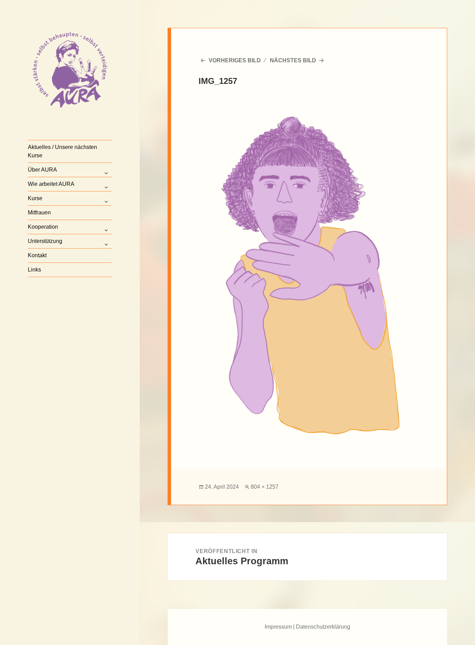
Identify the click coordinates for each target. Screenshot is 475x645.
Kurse (35, 198)
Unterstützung (45, 241)
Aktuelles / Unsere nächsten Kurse (62, 151)
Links (34, 270)
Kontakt (37, 255)
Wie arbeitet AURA (51, 184)
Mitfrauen (39, 212)
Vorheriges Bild (235, 60)
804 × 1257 (265, 487)
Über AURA (42, 170)
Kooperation (43, 227)
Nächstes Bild (293, 60)
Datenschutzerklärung (323, 627)
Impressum (278, 627)
